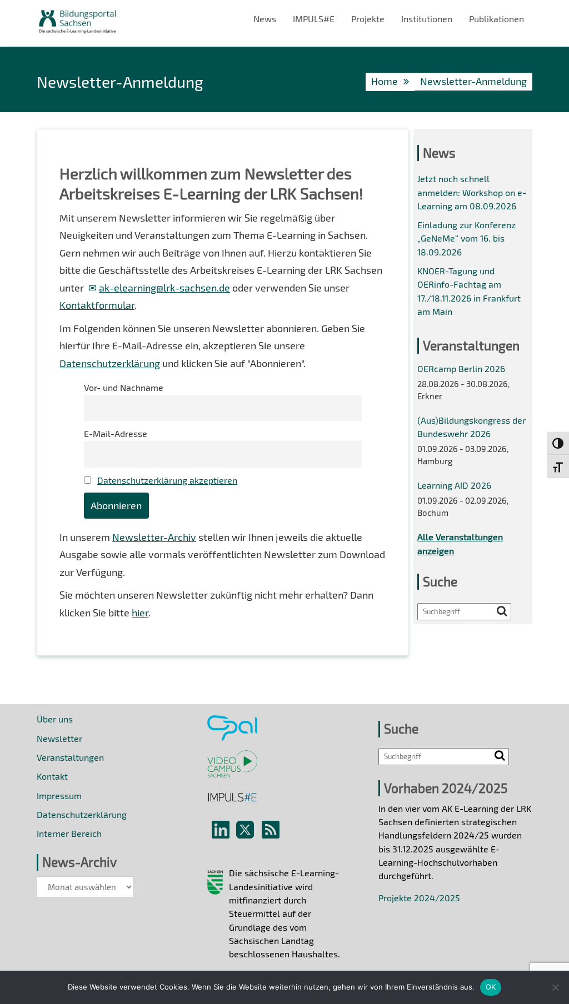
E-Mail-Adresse (115, 433)
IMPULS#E (314, 18)
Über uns (55, 719)
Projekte (368, 18)
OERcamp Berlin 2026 (461, 368)
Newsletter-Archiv (154, 537)
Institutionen (426, 18)
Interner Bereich (69, 833)
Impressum (59, 795)
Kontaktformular (96, 305)
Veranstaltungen (70, 757)
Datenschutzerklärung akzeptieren (167, 480)
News (264, 18)
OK (491, 986)
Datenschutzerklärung (109, 363)
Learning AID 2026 (454, 485)
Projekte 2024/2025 (419, 897)
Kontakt (52, 776)
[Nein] (555, 987)
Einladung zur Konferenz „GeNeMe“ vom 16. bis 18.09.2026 (466, 238)
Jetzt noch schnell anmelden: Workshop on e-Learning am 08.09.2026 (471, 192)
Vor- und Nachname (123, 387)
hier (140, 612)
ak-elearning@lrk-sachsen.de (164, 288)
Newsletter (59, 738)
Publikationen (496, 18)
